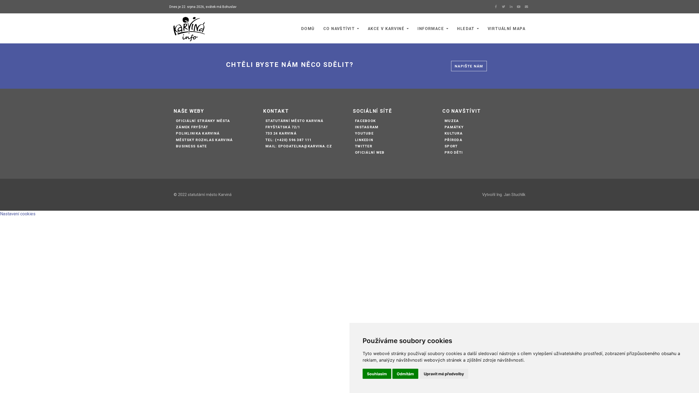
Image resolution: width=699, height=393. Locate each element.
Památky (454, 127)
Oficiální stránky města (203, 121)
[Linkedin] (511, 7)
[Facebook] (496, 7)
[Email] (526, 7)
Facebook (365, 121)
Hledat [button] (466, 28)
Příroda (453, 140)
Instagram (367, 127)
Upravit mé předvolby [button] (444, 373)
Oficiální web (370, 152)
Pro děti (454, 152)
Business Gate (191, 146)
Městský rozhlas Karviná (204, 140)
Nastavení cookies (17, 213)
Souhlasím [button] (377, 373)
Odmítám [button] (405, 373)
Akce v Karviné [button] (386, 28)
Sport (451, 146)
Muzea (452, 121)
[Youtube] (519, 7)
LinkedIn (364, 140)
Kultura (454, 133)
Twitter (363, 146)
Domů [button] (308, 28)
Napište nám (469, 66)
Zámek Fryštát (192, 127)
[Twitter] (503, 7)
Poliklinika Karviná (198, 133)
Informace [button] (430, 28)
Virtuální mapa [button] (506, 28)
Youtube (364, 133)
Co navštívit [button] (339, 28)
